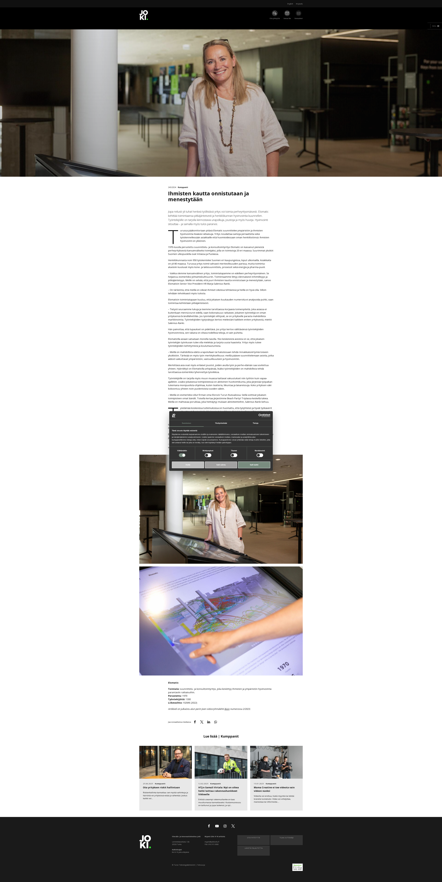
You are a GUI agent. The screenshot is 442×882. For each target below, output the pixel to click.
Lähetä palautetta (254, 848)
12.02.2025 (203, 783)
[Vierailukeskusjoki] (145, 841)
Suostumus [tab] (186, 423)
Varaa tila (287, 18)
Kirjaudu (299, 4)
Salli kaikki (254, 465)
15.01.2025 (259, 783)
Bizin (227, 708)
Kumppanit (183, 187)
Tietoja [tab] (255, 423)
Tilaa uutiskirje (286, 837)
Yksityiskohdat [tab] (221, 423)
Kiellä (188, 465)
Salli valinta (221, 465)
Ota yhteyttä (275, 18)
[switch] (208, 455)
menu (434, 26)
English (290, 4)
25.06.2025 (148, 783)
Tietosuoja (201, 865)
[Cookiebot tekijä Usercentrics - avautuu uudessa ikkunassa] (260, 415)
